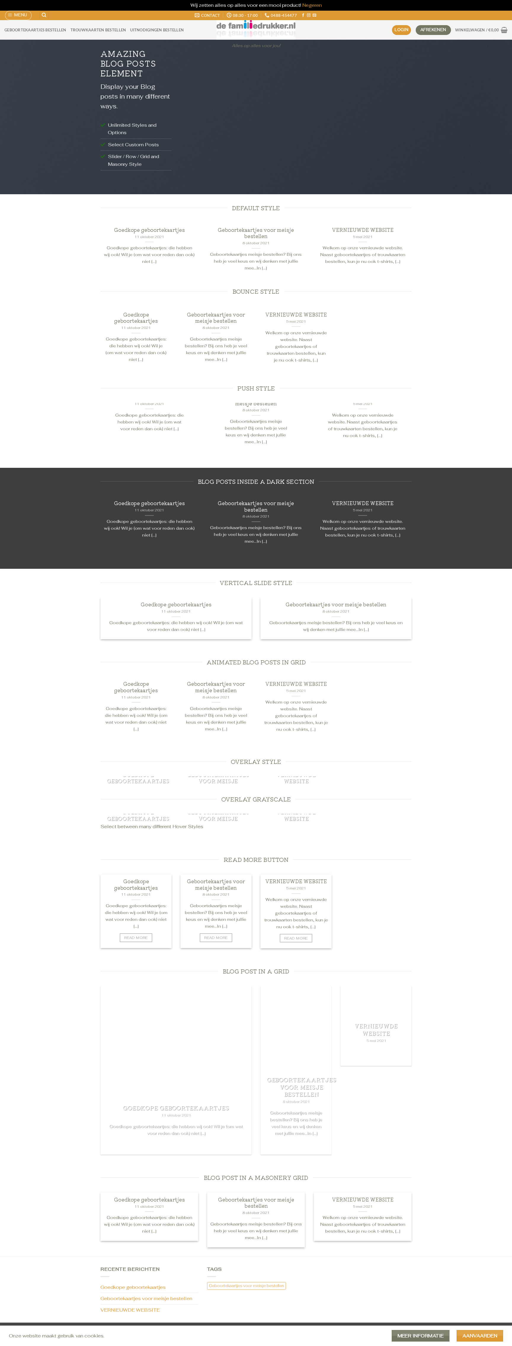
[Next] (399, 118)
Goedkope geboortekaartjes (149, 230)
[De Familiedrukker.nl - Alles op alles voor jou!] (256, 30)
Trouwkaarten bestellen (98, 30)
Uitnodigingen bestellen (157, 30)
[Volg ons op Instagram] (309, 15)
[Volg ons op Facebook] (303, 15)
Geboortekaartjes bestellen (35, 30)
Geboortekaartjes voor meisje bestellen (256, 233)
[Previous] (192, 118)
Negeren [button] (312, 5)
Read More (136, 937)
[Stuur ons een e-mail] (314, 15)
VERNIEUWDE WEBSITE (362, 230)
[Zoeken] (44, 15)
